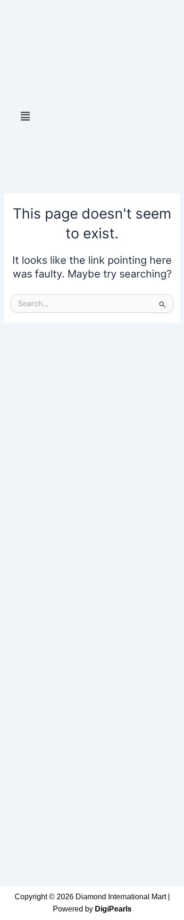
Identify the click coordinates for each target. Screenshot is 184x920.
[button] (25, 116)
